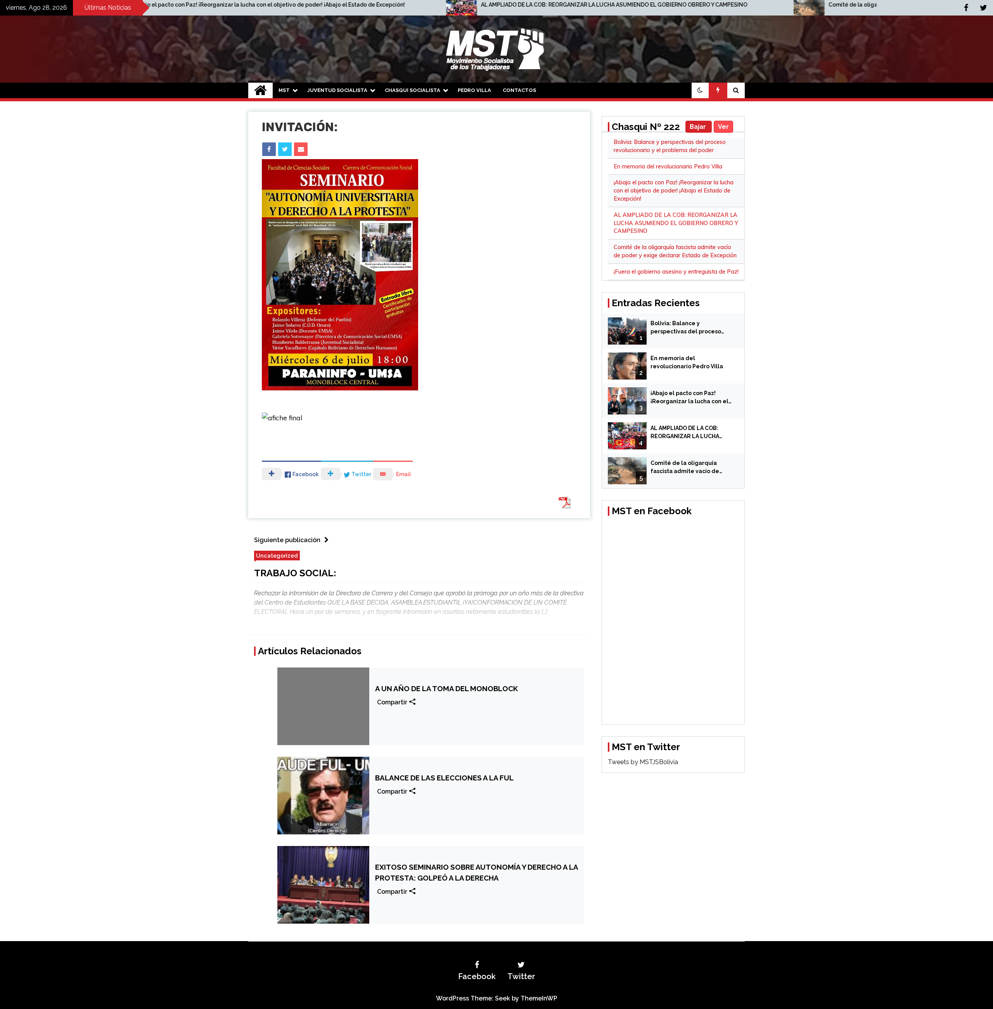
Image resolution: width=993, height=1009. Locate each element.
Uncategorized (277, 555)
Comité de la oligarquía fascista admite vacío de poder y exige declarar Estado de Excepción (790, 5)
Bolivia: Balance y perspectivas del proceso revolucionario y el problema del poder (690, 328)
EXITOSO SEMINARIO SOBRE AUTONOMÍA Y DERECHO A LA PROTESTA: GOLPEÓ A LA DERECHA (476, 872)
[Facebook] (269, 149)
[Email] (301, 149)
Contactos (519, 90)
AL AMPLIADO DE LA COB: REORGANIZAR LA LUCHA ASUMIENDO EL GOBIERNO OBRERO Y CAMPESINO (452, 5)
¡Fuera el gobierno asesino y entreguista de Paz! (676, 271)
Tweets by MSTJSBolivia (643, 762)
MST (284, 90)
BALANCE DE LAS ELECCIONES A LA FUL (444, 777)
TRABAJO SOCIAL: (295, 573)
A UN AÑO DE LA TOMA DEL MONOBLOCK (446, 688)
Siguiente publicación (287, 540)
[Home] (260, 90)
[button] (700, 90)
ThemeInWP (539, 998)
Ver (723, 126)
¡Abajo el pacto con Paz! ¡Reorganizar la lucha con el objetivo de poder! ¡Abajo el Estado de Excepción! (674, 190)
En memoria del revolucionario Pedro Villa (668, 166)
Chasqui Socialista (412, 90)
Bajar (699, 126)
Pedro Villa (474, 90)
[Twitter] (285, 149)
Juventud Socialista (337, 90)
